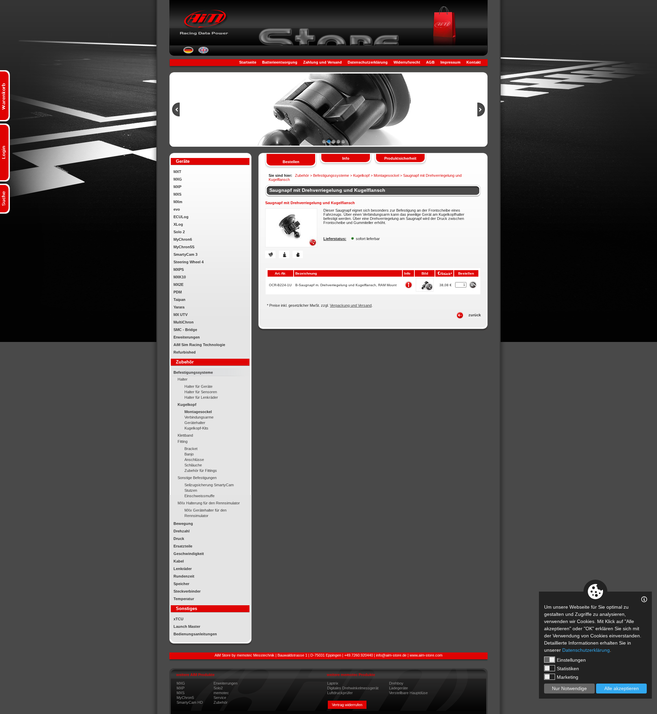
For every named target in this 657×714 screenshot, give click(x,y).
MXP (177, 187)
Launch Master (186, 626)
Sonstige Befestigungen (197, 478)
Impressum (450, 62)
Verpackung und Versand (351, 305)
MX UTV (180, 315)
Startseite (247, 62)
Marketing (567, 677)
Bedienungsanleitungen (195, 634)
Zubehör (221, 702)
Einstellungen (571, 660)
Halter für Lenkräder (201, 397)
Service (220, 698)
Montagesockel (198, 412)
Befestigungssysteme (193, 372)
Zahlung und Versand (322, 62)
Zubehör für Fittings (200, 470)
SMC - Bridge (185, 330)
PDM (177, 292)
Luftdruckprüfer (340, 693)
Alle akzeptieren (621, 688)
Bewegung (183, 523)
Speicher (181, 584)
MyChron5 (185, 698)
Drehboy (396, 683)
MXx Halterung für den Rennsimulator (209, 503)
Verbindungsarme (199, 417)
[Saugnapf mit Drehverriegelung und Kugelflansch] (291, 246)
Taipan (179, 300)
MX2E (178, 284)
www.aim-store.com (426, 655)
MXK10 (179, 277)
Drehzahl (181, 531)
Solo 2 (179, 232)
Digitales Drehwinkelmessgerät (352, 688)
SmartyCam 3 (185, 254)
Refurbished (184, 352)
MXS (177, 194)
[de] (188, 52)
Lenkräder (182, 569)
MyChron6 (182, 239)
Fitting (183, 441)
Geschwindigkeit (188, 554)
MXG (177, 179)
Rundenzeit (183, 576)
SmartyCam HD (190, 702)
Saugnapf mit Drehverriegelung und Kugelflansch (327, 190)
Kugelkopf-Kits (196, 428)
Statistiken (568, 668)
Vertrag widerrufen (347, 705)
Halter (183, 379)
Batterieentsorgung (279, 62)
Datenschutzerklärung (368, 62)
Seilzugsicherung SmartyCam (209, 485)
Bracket (190, 449)
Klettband (185, 435)
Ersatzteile (182, 546)
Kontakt (473, 62)
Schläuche (193, 465)
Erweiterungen (186, 337)
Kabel (178, 561)
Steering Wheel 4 (188, 262)
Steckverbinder (187, 591)
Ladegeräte (398, 688)
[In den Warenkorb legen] (472, 285)
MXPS (178, 269)
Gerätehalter (194, 423)
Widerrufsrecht (407, 62)
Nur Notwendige (569, 688)
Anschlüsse (194, 460)
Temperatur (183, 599)
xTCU (178, 619)
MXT (177, 172)
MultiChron (183, 322)
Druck (178, 539)
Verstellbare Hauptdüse (408, 693)
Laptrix (332, 683)
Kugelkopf (187, 404)
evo (176, 209)
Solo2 (218, 688)
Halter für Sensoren (200, 392)
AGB (430, 62)
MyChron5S (183, 247)
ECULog (181, 217)
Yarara (178, 307)
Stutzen (190, 490)
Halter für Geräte (198, 386)
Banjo (189, 454)
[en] (203, 52)
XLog (178, 224)
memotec (221, 693)
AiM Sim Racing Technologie (199, 345)
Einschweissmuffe (199, 496)
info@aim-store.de (391, 655)
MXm (177, 202)
